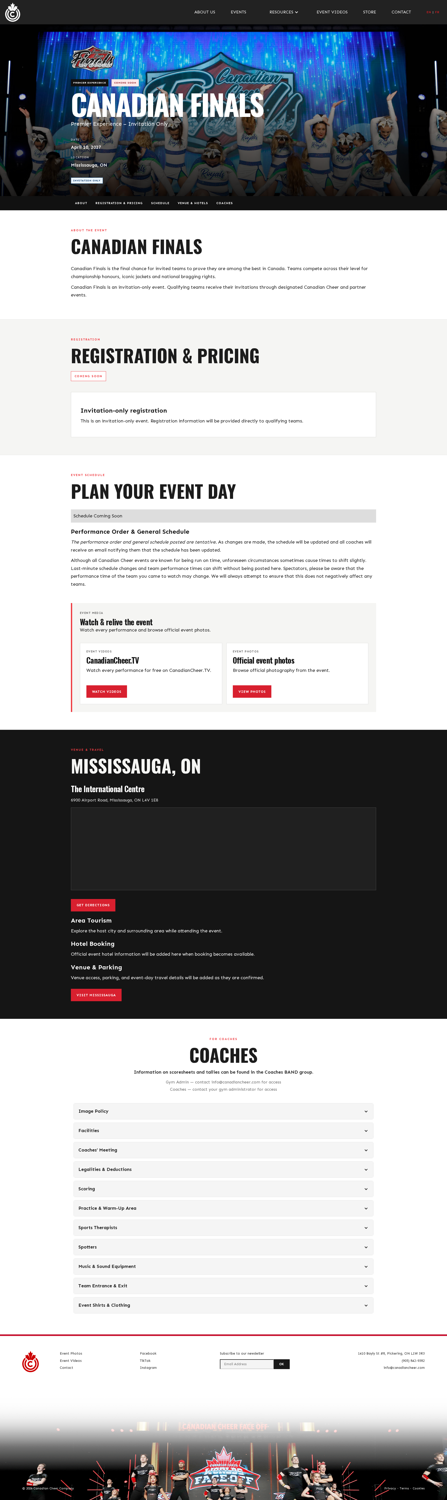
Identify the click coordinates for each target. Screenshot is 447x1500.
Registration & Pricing (119, 203)
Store (369, 12)
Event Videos (332, 12)
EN (429, 12)
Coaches (224, 203)
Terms (404, 1488)
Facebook (148, 1353)
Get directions (93, 905)
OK (281, 1364)
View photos (252, 692)
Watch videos (106, 692)
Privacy (390, 1488)
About (81, 203)
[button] (281, 12)
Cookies (419, 1488)
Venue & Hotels (193, 203)
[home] (12, 12)
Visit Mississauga (96, 995)
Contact (401, 12)
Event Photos (71, 1353)
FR (437, 12)
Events (238, 12)
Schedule (160, 203)
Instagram (148, 1368)
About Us (204, 12)
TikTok (145, 1361)
